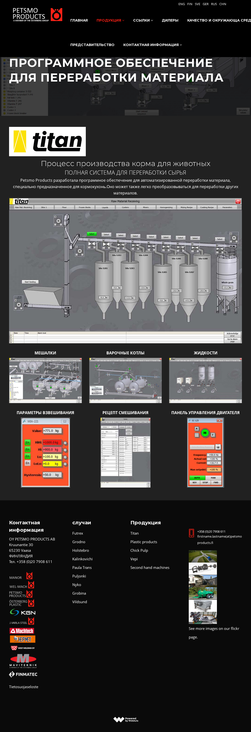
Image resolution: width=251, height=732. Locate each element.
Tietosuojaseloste (23, 686)
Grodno (78, 541)
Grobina (79, 593)
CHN (222, 4)
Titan (134, 533)
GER (206, 4)
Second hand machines (149, 567)
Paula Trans (82, 567)
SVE (197, 4)
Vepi (134, 558)
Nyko (76, 584)
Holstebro (80, 550)
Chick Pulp (139, 550)
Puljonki (79, 576)
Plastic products (143, 541)
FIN (189, 4)
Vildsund (79, 601)
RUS (214, 4)
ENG (181, 4)
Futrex (77, 533)
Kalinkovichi (82, 558)
